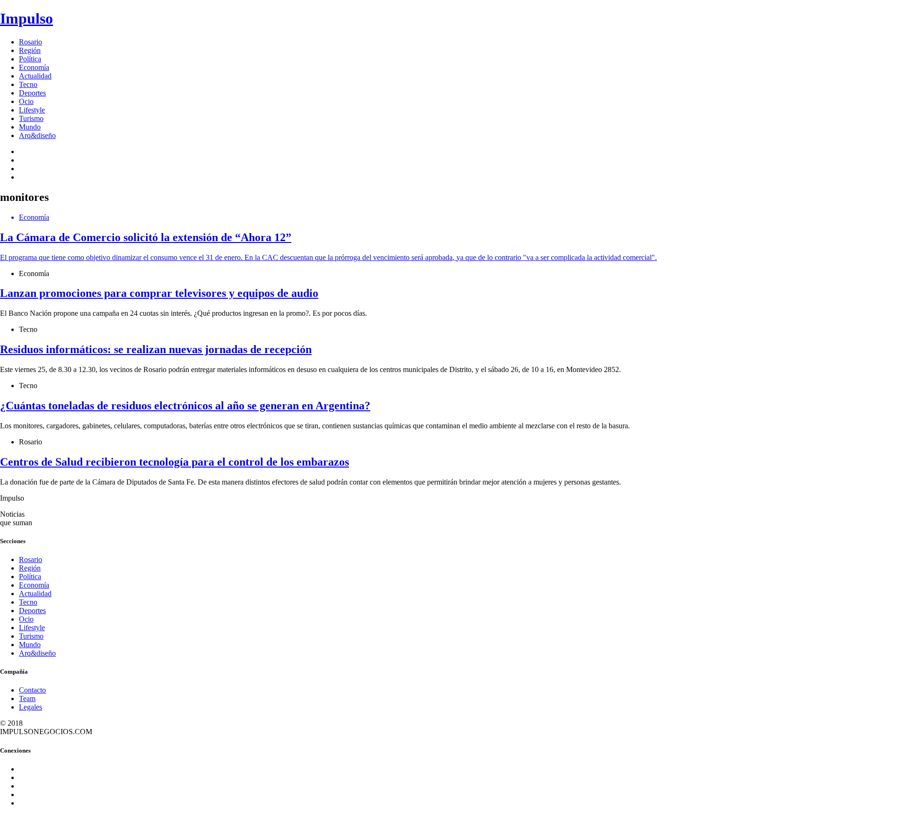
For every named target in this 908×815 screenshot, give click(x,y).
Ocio (26, 101)
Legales (30, 707)
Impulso (26, 18)
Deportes (32, 93)
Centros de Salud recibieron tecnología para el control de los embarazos (174, 462)
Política (30, 59)
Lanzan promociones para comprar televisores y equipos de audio (159, 293)
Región (30, 50)
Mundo (30, 127)
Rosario (30, 42)
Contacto (32, 690)
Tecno (28, 84)
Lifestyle (32, 110)
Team (27, 698)
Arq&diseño (37, 135)
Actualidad (35, 76)
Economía (34, 67)
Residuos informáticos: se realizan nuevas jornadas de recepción (156, 349)
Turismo (31, 118)
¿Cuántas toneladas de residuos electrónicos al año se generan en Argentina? (185, 405)
